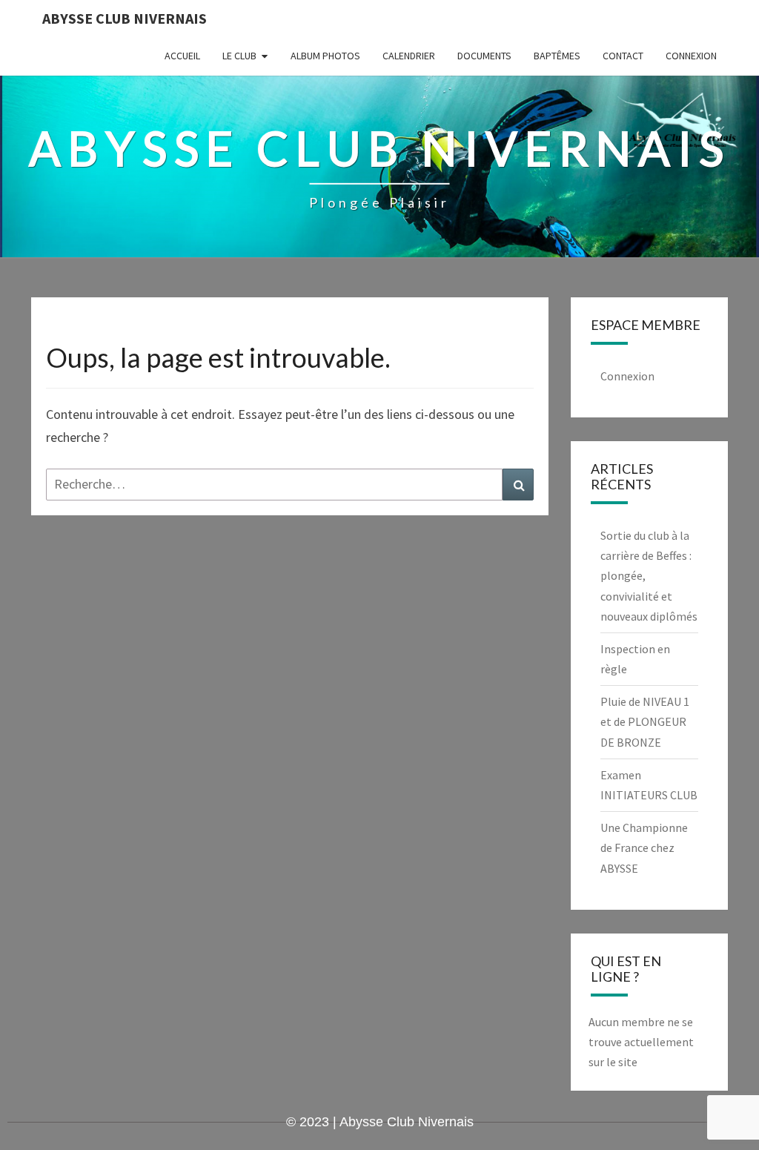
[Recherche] (518, 484)
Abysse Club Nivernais (124, 18)
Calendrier (408, 55)
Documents (484, 55)
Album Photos (325, 55)
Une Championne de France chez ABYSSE (644, 847)
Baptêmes (557, 55)
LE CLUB (239, 55)
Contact (623, 55)
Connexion (691, 55)
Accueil (182, 55)
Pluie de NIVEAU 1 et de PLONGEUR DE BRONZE (644, 721)
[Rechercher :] (290, 484)
